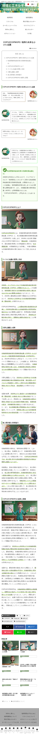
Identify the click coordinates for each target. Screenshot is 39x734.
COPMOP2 (7, 618)
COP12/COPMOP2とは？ (16, 66)
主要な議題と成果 (13, 72)
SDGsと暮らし (10, 713)
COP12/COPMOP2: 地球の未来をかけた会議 (20, 58)
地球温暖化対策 (8, 621)
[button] (31, 632)
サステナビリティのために (28, 722)
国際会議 (25, 618)
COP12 (27, 615)
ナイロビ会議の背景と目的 (16, 69)
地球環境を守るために (29, 713)
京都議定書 (16, 618)
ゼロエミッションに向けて (28, 719)
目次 (16, 54)
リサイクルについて (28, 716)
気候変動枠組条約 (20, 621)
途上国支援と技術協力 (15, 74)
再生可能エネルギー (10, 719)
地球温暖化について (9, 615)
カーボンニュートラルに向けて (10, 723)
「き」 (20, 615)
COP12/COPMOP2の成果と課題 (18, 77)
